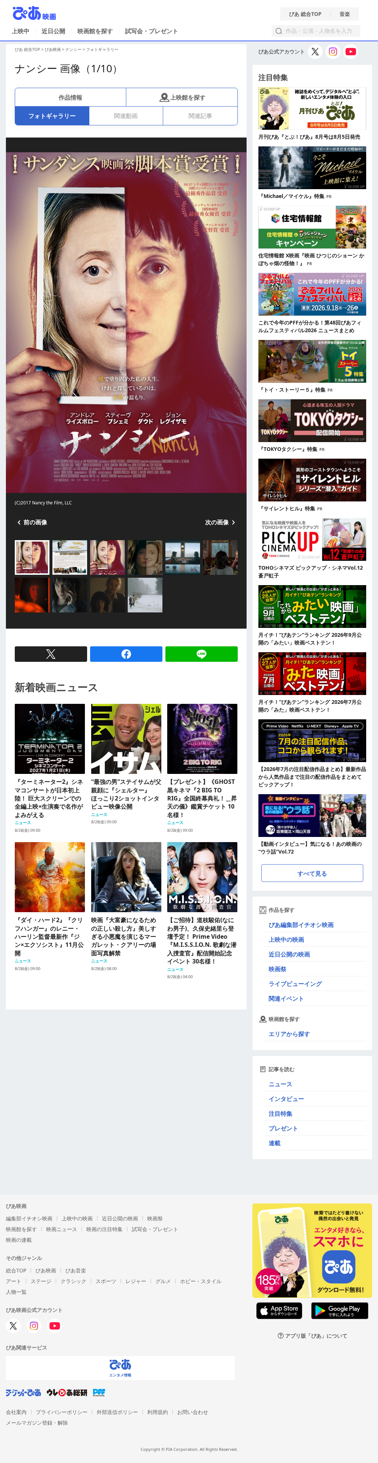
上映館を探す (188, 97)
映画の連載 (19, 1239)
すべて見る (312, 873)
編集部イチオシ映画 (29, 1218)
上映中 (21, 31)
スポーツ (106, 1281)
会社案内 (16, 1411)
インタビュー (286, 1099)
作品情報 (70, 97)
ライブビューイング (295, 984)
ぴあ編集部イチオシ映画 (301, 925)
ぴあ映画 (53, 49)
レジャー (136, 1281)
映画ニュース (61, 1229)
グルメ (163, 1281)
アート (13, 1281)
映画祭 (277, 969)
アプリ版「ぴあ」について (316, 1335)
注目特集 (280, 1113)
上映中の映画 (286, 939)
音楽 (345, 14)
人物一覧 (16, 1291)
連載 (275, 1143)
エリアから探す (289, 1034)
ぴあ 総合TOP (305, 14)
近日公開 (53, 31)
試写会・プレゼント (151, 31)
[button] (18, 575)
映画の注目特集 (104, 1229)
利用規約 (157, 1411)
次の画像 (217, 522)
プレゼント (283, 1128)
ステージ (41, 1281)
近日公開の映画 (289, 954)
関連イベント (286, 998)
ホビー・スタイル (200, 1281)
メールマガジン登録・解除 (37, 1422)
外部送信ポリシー (117, 1411)
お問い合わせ (192, 1411)
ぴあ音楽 (75, 1270)
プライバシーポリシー (61, 1411)
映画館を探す (95, 31)
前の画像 (35, 522)
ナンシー (73, 49)
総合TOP (16, 1270)
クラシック (73, 1281)
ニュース (280, 1084)
